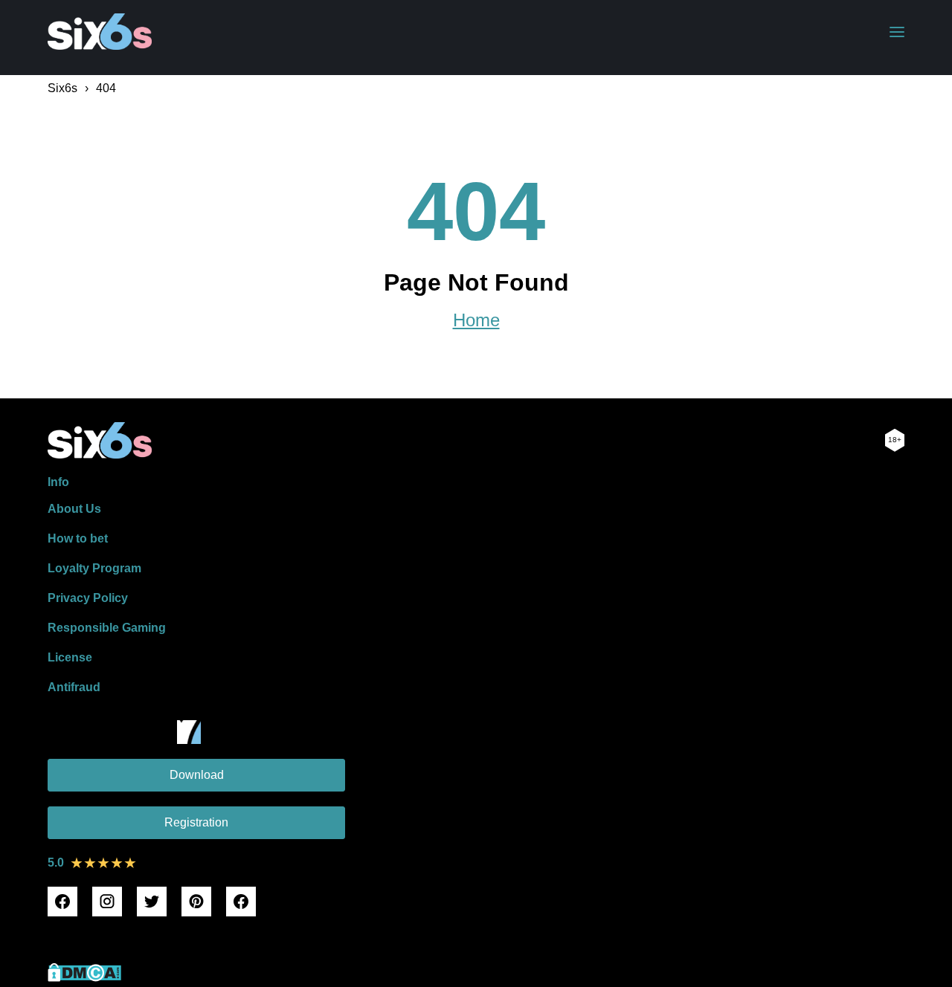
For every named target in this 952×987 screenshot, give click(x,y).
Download (197, 774)
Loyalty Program (94, 568)
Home (476, 320)
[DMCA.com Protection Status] (84, 977)
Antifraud (74, 687)
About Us (74, 508)
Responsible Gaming (107, 627)
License (70, 657)
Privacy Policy (88, 598)
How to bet (78, 538)
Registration (196, 822)
